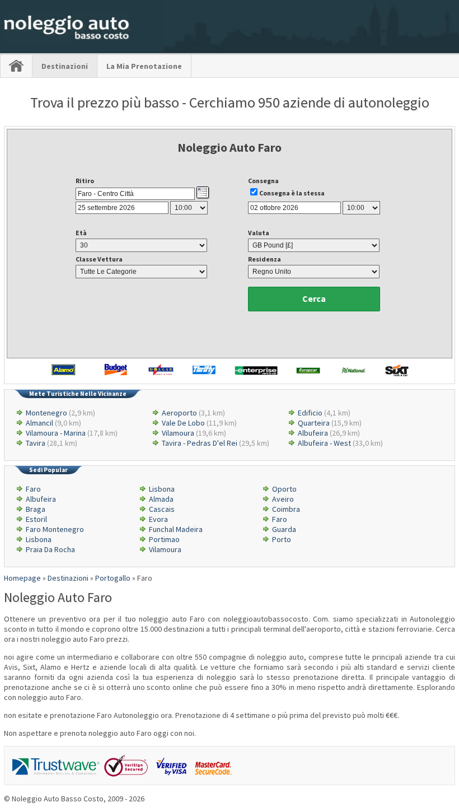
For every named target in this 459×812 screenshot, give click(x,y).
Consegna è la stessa (292, 193)
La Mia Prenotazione (144, 66)
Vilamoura (178, 433)
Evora (158, 519)
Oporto (284, 489)
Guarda (284, 529)
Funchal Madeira (176, 529)
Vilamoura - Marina (56, 433)
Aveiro (283, 499)
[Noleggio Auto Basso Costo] (67, 40)
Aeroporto (179, 413)
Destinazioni (64, 66)
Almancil (39, 423)
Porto (281, 539)
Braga (35, 509)
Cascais (162, 509)
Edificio (310, 413)
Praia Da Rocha (50, 549)
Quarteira (314, 423)
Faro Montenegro (55, 529)
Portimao (164, 539)
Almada (161, 499)
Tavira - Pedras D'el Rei (199, 443)
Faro (33, 489)
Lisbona (162, 489)
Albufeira (313, 433)
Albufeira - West (324, 443)
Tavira (35, 443)
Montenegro (46, 413)
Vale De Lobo (183, 423)
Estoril (36, 519)
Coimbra (286, 509)
